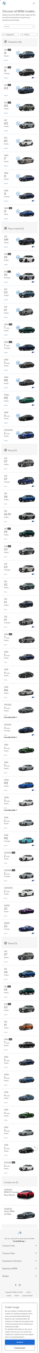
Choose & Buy (8, 1253)
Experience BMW (9, 1268)
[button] (3, 34)
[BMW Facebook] (15, 1285)
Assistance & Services (12, 1261)
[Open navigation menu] (34, 3)
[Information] (17, 717)
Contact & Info (8, 1245)
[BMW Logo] (4, 3)
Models (5, 1276)
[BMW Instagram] (19, 1285)
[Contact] (34, 1147)
